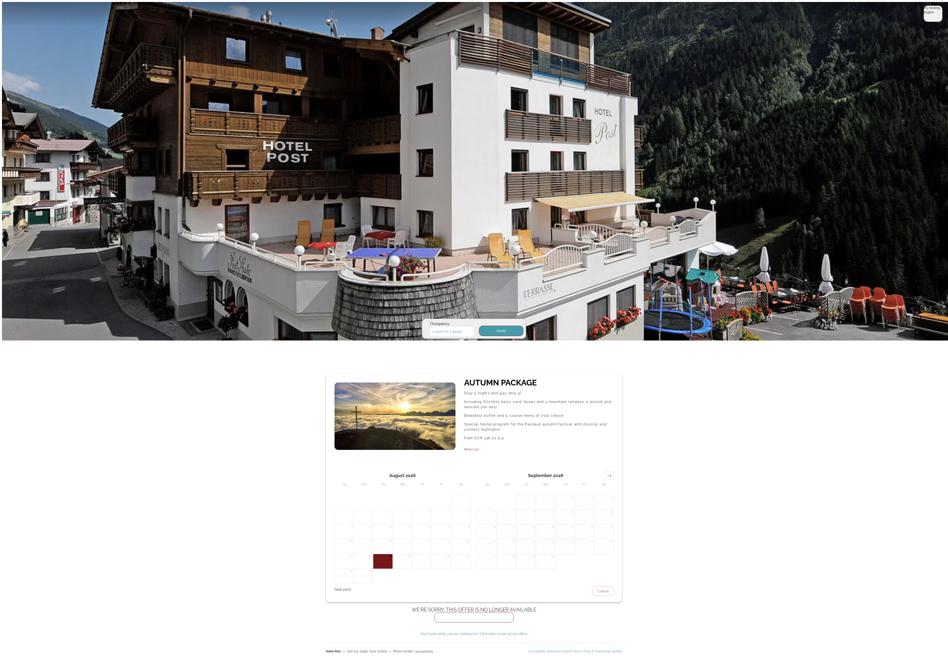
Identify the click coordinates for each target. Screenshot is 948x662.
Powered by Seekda (608, 651)
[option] (933, 16)
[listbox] (933, 14)
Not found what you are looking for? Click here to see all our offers (474, 634)
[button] (609, 476)
